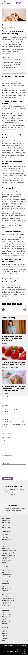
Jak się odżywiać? (7, 65)
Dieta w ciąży (6, 553)
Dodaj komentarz (6, 463)
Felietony (5, 536)
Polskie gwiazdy (7, 572)
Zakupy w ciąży (7, 560)
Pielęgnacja (6, 586)
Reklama (19, 649)
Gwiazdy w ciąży (7, 570)
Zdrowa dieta (6, 616)
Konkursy (5, 638)
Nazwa (3, 440)
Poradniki (5, 590)
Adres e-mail (5, 448)
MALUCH (4, 594)
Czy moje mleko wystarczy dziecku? (12, 60)
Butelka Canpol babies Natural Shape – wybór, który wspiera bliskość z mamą (12, 338)
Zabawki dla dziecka (8, 600)
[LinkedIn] (19, 304)
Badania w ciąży (7, 548)
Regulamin (24, 653)
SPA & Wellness (7, 614)
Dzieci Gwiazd (7, 574)
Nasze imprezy (7, 525)
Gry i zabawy (6, 522)
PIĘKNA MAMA (5, 610)
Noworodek (6, 585)
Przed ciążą (6, 562)
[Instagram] (19, 3)
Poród (5, 559)
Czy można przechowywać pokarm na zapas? (12, 69)
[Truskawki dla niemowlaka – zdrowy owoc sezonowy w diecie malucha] (14, 353)
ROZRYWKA (5, 627)
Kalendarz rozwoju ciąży (9, 550)
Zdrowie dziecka (7, 602)
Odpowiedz (23, 406)
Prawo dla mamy (7, 539)
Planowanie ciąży (7, 569)
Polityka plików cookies (20, 651)
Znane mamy (6, 576)
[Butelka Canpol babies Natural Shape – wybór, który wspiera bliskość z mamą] (14, 327)
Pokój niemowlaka (8, 588)
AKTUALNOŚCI (6, 532)
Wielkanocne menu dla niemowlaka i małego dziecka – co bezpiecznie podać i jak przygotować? (14, 388)
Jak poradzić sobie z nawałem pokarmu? (13, 59)
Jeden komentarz (14, 367)
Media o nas (6, 524)
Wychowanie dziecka (8, 598)
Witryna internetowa (7, 455)
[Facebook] (17, 3)
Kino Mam (6, 633)
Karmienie (4, 27)
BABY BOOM (5, 566)
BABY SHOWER (6, 518)
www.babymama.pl (17, 510)
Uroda (5, 618)
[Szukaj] (22, 2)
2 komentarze (12, 27)
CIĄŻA (3, 546)
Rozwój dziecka (7, 597)
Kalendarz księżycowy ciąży (10, 555)
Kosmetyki (6, 620)
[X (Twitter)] (9, 304)
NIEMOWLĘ (5, 581)
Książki (5, 635)
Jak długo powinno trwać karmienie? (12, 62)
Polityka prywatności (8, 651)
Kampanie (5, 537)
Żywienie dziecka (7, 604)
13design (24, 645)
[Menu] (25, 2)
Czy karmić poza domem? (10, 67)
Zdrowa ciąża (6, 557)
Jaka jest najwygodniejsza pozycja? (12, 64)
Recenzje (5, 541)
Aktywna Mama (7, 621)
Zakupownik (6, 605)
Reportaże (6, 613)
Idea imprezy (6, 520)
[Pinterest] (14, 304)
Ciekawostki (6, 534)
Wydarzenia (6, 630)
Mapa (3, 640)
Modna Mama (6, 623)
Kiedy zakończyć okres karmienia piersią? (13, 72)
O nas (14, 649)
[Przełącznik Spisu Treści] (23, 57)
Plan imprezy (6, 527)
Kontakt (24, 649)
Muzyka (5, 637)
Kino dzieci (6, 631)
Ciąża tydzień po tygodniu (10, 552)
